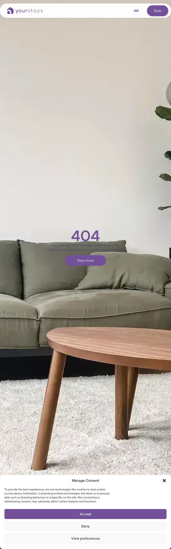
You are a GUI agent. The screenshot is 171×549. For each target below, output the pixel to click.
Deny (85, 526)
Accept (86, 514)
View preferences (85, 538)
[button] (164, 480)
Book (157, 11)
